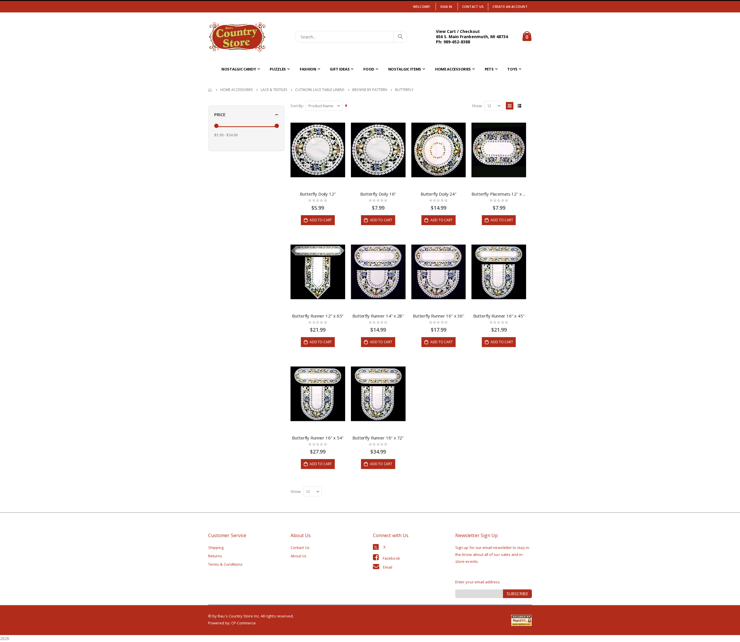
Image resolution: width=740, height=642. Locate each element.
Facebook (391, 558)
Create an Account (510, 6)
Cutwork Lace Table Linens (319, 90)
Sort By (297, 105)
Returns (215, 555)
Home (210, 89)
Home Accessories (236, 90)
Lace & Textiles (274, 90)
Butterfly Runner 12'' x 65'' (317, 316)
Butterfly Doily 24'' (438, 194)
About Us (299, 555)
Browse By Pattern (369, 90)
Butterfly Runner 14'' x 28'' (378, 316)
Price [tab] (219, 114)
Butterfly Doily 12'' (318, 194)
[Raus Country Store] (237, 36)
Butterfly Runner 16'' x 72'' (378, 438)
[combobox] (351, 36)
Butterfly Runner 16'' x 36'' (438, 316)
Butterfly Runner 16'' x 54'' (317, 438)
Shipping (216, 547)
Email (387, 567)
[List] (519, 106)
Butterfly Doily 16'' (378, 194)
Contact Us (473, 6)
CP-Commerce (243, 623)
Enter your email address (477, 582)
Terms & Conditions (225, 564)
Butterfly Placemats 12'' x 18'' (498, 194)
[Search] (400, 36)
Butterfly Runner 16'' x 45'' (499, 316)
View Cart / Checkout (458, 31)
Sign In (446, 6)
